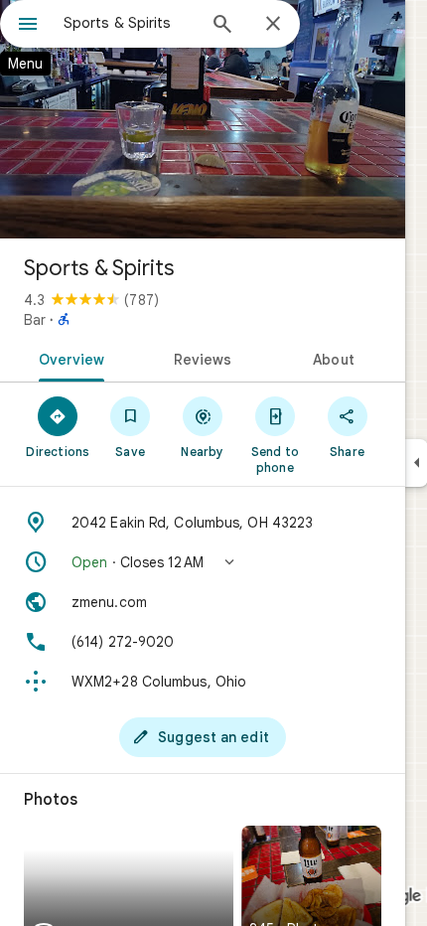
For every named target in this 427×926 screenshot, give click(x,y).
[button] (202, 562)
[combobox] (129, 23)
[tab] (68, 358)
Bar (35, 320)
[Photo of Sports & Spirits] (202, 119)
